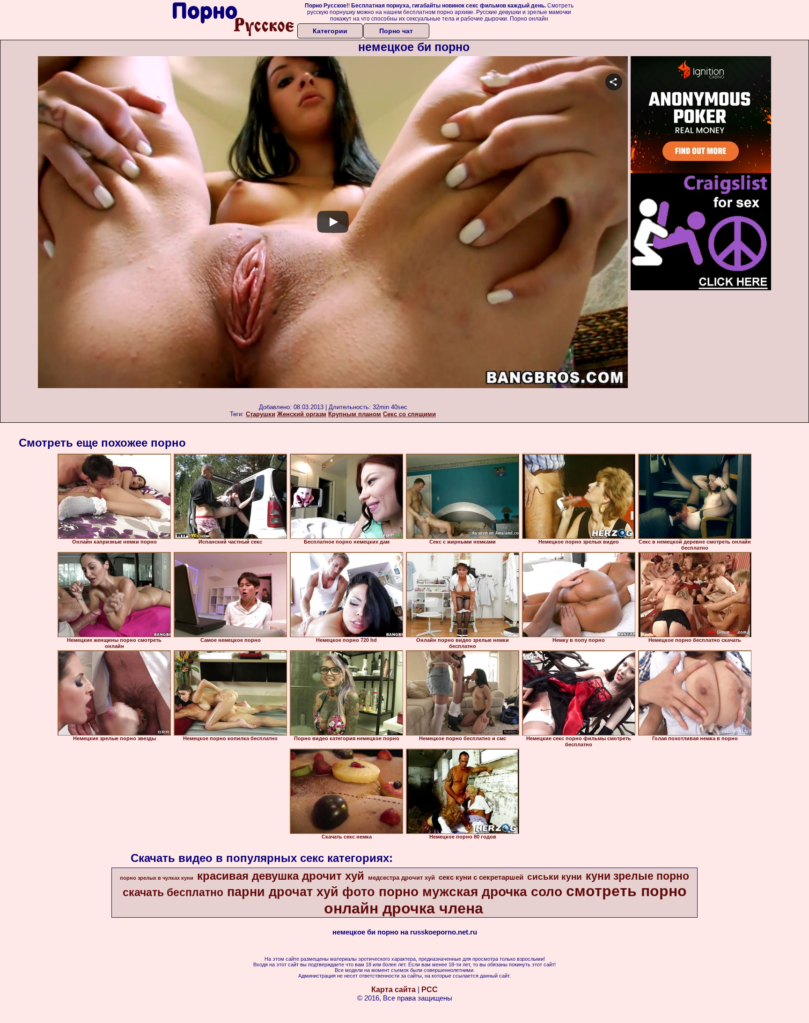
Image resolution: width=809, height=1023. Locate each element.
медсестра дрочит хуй (401, 877)
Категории (330, 31)
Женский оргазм (301, 414)
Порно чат (396, 31)
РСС (429, 990)
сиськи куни (554, 877)
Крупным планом (354, 414)
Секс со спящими (409, 414)
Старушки (260, 414)
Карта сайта (393, 990)
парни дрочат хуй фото (301, 892)
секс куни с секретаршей (481, 877)
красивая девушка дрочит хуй (280, 875)
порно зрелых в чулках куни (156, 878)
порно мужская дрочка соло (470, 891)
